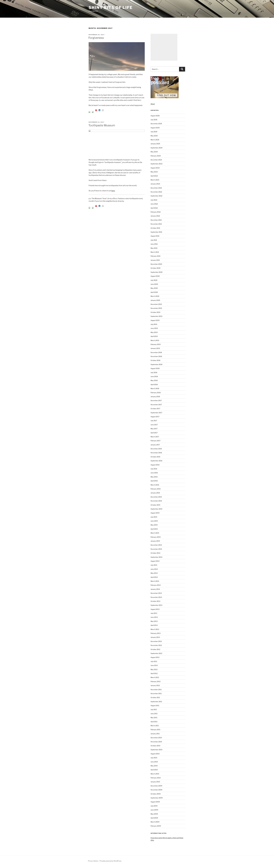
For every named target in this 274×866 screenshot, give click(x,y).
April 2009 (154, 818)
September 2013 (156, 605)
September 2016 (156, 461)
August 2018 (155, 368)
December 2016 (156, 449)
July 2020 (154, 280)
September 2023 (156, 164)
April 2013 (154, 625)
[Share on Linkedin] (99, 110)
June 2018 (154, 376)
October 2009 (156, 794)
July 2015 (154, 517)
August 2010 (155, 754)
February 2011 (155, 729)
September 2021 (156, 232)
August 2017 (155, 416)
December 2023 (156, 160)
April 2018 (154, 384)
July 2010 (154, 758)
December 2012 (156, 641)
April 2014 (154, 577)
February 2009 (156, 826)
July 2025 (154, 132)
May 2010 (154, 766)
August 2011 (155, 705)
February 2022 (156, 212)
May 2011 (154, 717)
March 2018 (155, 388)
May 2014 (154, 573)
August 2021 (155, 236)
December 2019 (156, 304)
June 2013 (154, 617)
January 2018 (155, 396)
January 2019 (155, 348)
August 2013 (155, 609)
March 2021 (155, 252)
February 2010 (156, 778)
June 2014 (154, 569)
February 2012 (155, 681)
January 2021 (155, 260)
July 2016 (154, 469)
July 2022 (154, 200)
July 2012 (154, 661)
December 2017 (156, 400)
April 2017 (154, 433)
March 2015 (155, 533)
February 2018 (156, 392)
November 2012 (156, 645)
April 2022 (154, 208)
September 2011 (156, 701)
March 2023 (155, 180)
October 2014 (155, 553)
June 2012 (154, 665)
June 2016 (154, 473)
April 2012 (154, 673)
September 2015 (156, 509)
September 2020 (156, 272)
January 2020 (155, 300)
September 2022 (156, 196)
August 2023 (155, 168)
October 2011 (155, 697)
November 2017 (156, 404)
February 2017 (155, 441)
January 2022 (155, 216)
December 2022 (156, 188)
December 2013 (156, 593)
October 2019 (155, 312)
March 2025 (155, 140)
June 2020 (154, 284)
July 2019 (154, 324)
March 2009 (155, 822)
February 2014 (156, 585)
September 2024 (156, 148)
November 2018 (156, 356)
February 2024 (156, 156)
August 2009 (155, 802)
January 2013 (155, 637)
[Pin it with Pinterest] (96, 110)
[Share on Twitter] (93, 112)
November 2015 (156, 501)
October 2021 (155, 228)
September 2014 (156, 557)
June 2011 (154, 713)
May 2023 (154, 172)
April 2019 (154, 336)
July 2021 (154, 240)
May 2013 (154, 621)
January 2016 (155, 493)
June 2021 (154, 244)
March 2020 (155, 296)
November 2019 (156, 308)
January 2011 (155, 734)
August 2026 (155, 116)
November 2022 (156, 192)
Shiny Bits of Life (111, 7)
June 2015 (154, 521)
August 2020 (155, 276)
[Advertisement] (164, 47)
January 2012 (155, 685)
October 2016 (155, 457)
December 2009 (156, 786)
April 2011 (154, 722)
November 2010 (156, 742)
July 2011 (154, 709)
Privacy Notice (93, 861)
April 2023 (154, 176)
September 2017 (156, 413)
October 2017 (155, 408)
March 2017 (155, 437)
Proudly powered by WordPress (110, 861)
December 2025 (156, 123)
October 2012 (155, 649)
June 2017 (154, 425)
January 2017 (155, 445)
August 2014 (155, 561)
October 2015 (155, 505)
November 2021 (156, 224)
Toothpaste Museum (101, 125)
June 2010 (154, 762)
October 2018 (155, 360)
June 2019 (154, 328)
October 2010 (155, 746)
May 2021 (154, 248)
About (153, 104)
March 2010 (155, 774)
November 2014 (156, 549)
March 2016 (155, 485)
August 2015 (155, 513)
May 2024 (154, 152)
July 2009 (154, 806)
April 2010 (154, 770)
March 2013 (155, 629)
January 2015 (155, 541)
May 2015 (154, 525)
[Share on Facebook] (89, 112)
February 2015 (156, 537)
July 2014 (154, 565)
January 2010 (155, 782)
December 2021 (156, 220)
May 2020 (154, 288)
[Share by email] (103, 110)
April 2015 (154, 529)
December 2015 (156, 497)
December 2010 (156, 737)
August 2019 (155, 320)
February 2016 (156, 489)
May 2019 (154, 332)
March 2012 (155, 677)
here (113, 191)
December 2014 (156, 545)
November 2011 (156, 693)
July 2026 (154, 120)
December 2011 (156, 689)
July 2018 (154, 372)
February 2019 (156, 344)
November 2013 (156, 597)
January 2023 (155, 184)
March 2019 (155, 340)
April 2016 (154, 481)
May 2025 (154, 136)
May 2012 (154, 669)
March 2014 (155, 581)
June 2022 (154, 204)
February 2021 (155, 256)
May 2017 (154, 429)
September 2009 (157, 798)
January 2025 (155, 144)
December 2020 (156, 264)
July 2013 (154, 613)
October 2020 (155, 268)
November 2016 (156, 453)
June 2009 (154, 810)
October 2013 (155, 601)
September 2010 (156, 750)
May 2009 (154, 814)
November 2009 (156, 790)
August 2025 (155, 128)
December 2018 (156, 352)
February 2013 (156, 633)
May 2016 (154, 477)
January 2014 (155, 589)
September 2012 (156, 653)
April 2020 (154, 292)
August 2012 (155, 657)
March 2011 (155, 725)
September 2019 (156, 316)
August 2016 (155, 465)
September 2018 (156, 364)
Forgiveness (96, 37)
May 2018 (154, 380)
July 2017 (154, 420)
